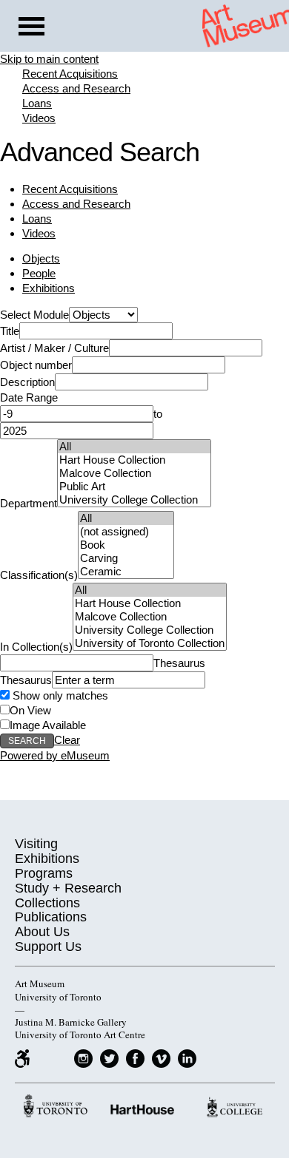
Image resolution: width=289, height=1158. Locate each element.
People (39, 273)
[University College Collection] (134, 500)
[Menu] (31, 28)
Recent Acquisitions (70, 73)
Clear (67, 740)
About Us (42, 931)
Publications (51, 917)
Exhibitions (48, 288)
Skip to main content (49, 59)
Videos (39, 118)
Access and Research (76, 88)
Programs (44, 873)
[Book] (126, 545)
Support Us (48, 946)
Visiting (36, 843)
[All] (134, 446)
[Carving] (126, 558)
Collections (47, 902)
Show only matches (59, 695)
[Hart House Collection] (134, 460)
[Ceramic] (126, 571)
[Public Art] (134, 486)
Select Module (34, 314)
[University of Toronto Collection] (149, 643)
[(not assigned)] (126, 531)
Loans (37, 103)
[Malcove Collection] (134, 473)
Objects (41, 258)
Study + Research (68, 888)
